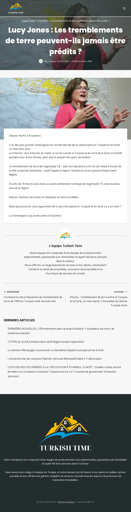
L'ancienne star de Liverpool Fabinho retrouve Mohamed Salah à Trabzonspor (55, 358)
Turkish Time (28, 20)
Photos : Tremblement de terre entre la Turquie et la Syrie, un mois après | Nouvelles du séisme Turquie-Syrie (98, 298)
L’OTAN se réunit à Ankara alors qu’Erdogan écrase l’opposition (46, 341)
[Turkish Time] (16, 7)
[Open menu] (124, 8)
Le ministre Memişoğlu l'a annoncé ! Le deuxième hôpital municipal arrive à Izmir (56, 350)
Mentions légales (66, 501)
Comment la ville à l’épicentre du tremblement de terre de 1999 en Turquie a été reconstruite (33, 296)
